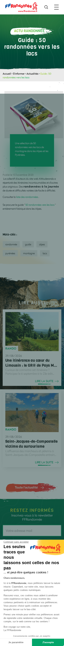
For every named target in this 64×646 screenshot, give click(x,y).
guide (28, 244)
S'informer (19, 73)
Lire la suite (44, 381)
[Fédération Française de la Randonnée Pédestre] (21, 7)
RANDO (10, 348)
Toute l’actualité (26, 487)
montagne (29, 253)
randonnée (11, 244)
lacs (45, 253)
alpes (42, 244)
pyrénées (10, 253)
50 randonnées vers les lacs (39, 204)
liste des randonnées (27, 197)
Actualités (32, 73)
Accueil (7, 73)
